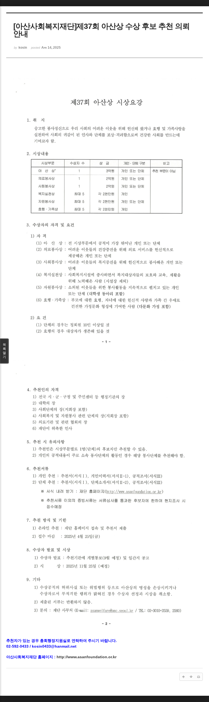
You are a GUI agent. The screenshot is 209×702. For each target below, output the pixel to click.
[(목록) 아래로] (191, 677)
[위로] (183, 677)
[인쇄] (198, 677)
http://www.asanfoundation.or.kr (86, 657)
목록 (4, 351)
